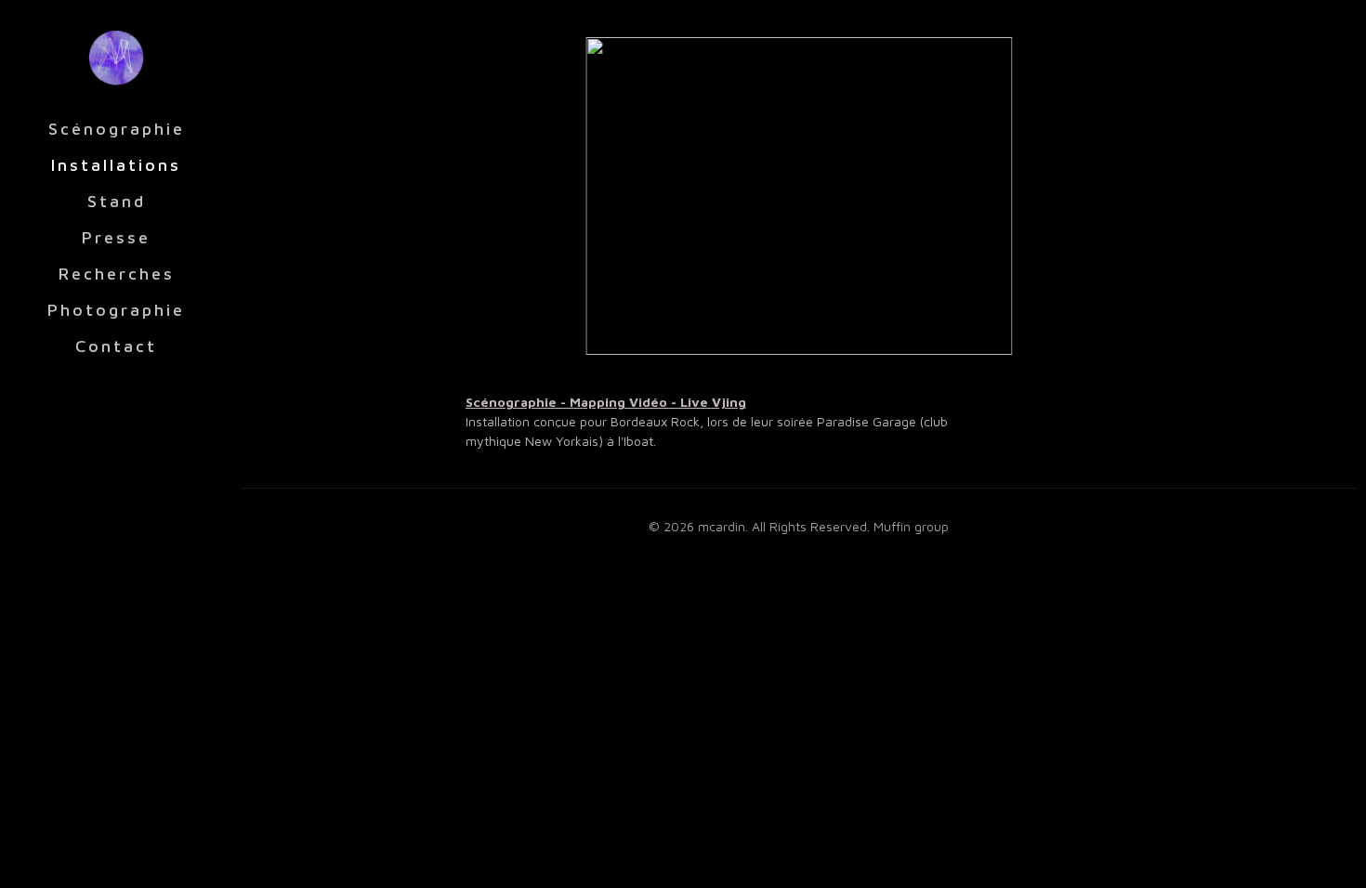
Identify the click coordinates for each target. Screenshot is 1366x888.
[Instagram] (141, 862)
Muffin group (911, 526)
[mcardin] (116, 56)
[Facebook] (91, 862)
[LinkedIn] (116, 862)
